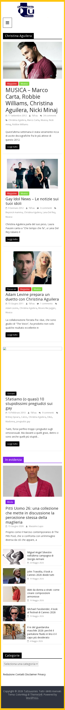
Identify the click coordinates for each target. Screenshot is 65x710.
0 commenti (46, 208)
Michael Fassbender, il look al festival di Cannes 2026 (42, 610)
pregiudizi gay (23, 421)
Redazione (9, 674)
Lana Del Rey (49, 212)
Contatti (19, 674)
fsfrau (35, 115)
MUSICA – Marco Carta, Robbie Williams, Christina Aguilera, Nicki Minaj (32, 100)
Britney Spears (13, 417)
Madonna (10, 421)
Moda (10, 502)
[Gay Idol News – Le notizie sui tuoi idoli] (32, 161)
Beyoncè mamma (14, 212)
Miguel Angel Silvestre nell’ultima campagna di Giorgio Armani (40, 556)
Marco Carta (33, 120)
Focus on (11, 289)
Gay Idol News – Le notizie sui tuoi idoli (32, 201)
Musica (24, 83)
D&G (49, 417)
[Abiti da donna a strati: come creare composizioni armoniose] (14, 588)
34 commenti (49, 115)
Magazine (12, 83)
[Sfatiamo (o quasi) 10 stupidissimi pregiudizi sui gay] (32, 349)
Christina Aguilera (17, 120)
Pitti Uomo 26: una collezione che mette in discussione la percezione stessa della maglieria (32, 515)
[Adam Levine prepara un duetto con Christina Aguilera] (32, 253)
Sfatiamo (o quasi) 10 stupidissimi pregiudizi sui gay (29, 403)
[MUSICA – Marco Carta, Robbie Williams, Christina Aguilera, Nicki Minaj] (32, 44)
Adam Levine (12, 308)
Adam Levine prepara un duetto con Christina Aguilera (32, 296)
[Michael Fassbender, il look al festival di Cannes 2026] (14, 607)
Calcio (24, 417)
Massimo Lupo (36, 526)
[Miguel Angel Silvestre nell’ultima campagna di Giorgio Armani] (14, 550)
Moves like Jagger (46, 308)
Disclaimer (31, 674)
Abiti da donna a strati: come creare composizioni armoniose (43, 593)
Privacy (42, 674)
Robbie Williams (20, 124)
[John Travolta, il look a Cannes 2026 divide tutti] (14, 570)
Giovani (11, 393)
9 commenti (48, 412)
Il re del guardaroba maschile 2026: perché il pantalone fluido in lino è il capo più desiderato (42, 632)
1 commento (46, 303)
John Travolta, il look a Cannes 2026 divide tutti (40, 573)
